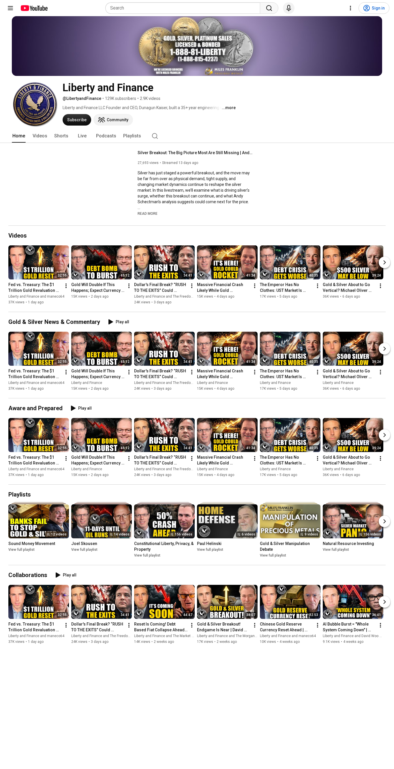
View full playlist (21, 550)
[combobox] (184, 8)
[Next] (384, 262)
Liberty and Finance (86, 383)
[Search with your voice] (288, 8)
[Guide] (10, 8)
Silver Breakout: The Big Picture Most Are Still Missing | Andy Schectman (195, 152)
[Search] (269, 8)
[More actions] (66, 286)
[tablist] (197, 136)
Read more (147, 214)
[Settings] (350, 8)
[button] (147, 213)
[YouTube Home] (34, 8)
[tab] (19, 136)
